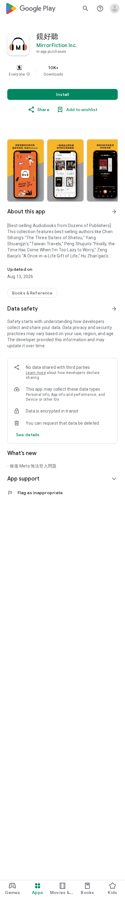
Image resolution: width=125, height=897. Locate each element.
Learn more (36, 373)
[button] (28, 74)
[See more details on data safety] (28, 434)
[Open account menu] (114, 8)
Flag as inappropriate (35, 492)
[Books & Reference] (32, 292)
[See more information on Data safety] (114, 308)
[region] (62, 70)
